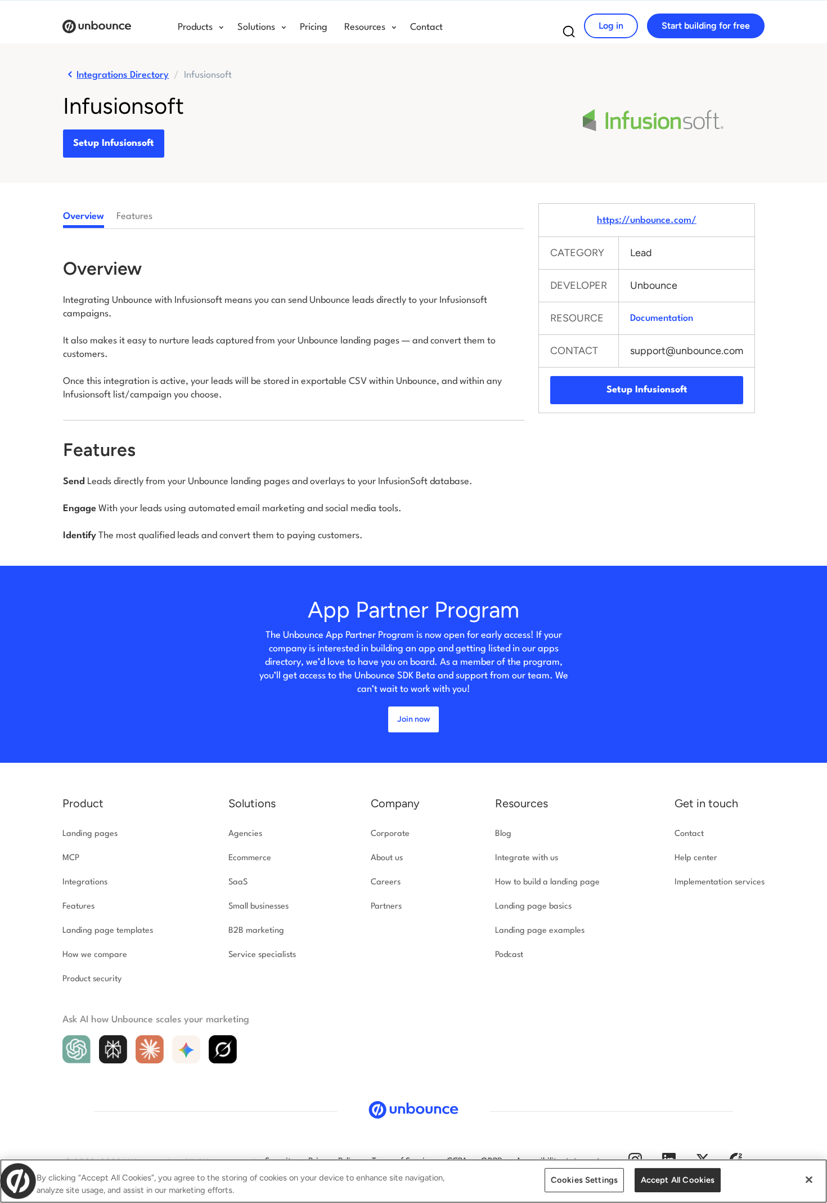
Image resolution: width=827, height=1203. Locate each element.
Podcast (509, 955)
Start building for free (706, 25)
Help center (696, 858)
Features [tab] (134, 216)
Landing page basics (533, 906)
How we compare (94, 955)
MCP (70, 858)
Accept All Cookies (678, 1180)
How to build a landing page (547, 882)
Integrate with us (526, 858)
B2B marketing (256, 931)
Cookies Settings (584, 1180)
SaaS (238, 882)
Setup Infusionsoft (113, 143)
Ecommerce (249, 858)
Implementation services (720, 882)
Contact (426, 27)
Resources (521, 803)
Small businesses (258, 906)
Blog (503, 834)
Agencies (245, 834)
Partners (386, 906)
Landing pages (90, 834)
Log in (611, 25)
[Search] (569, 34)
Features (78, 906)
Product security (92, 979)
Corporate (390, 834)
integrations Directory (123, 75)
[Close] (809, 1180)
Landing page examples (540, 931)
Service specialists (262, 955)
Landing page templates (107, 931)
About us (387, 858)
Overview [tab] (83, 216)
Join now (413, 719)
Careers (386, 882)
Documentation (661, 318)
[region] (413, 1181)
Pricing (313, 27)
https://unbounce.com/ (646, 220)
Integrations (84, 882)
